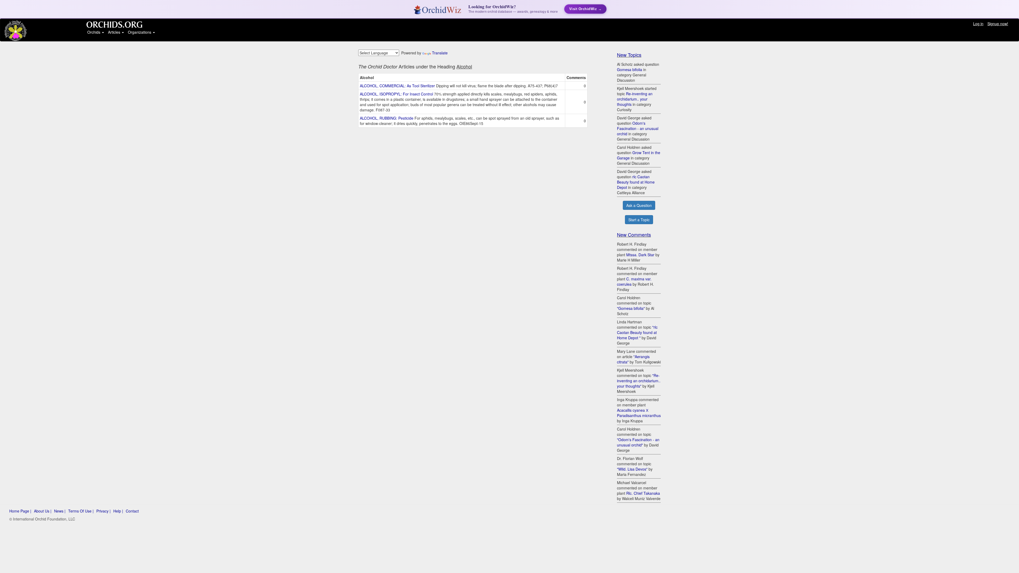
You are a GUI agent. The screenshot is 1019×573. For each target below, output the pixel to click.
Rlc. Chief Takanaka (643, 493)
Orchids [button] (94, 32)
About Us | (42, 511)
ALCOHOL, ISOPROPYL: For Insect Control (396, 94)
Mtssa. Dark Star (640, 254)
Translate (440, 52)
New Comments (634, 234)
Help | (118, 511)
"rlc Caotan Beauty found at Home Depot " (637, 332)
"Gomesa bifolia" (631, 308)
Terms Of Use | (81, 511)
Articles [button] (114, 32)
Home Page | (20, 511)
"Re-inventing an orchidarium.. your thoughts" (638, 381)
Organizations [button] (140, 32)
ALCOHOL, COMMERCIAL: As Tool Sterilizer (397, 85)
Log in (978, 23)
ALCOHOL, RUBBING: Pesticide (386, 118)
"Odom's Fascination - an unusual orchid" (638, 442)
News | (60, 511)
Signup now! (997, 23)
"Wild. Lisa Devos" (632, 469)
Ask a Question (639, 205)
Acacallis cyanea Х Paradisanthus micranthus (639, 412)
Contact (132, 511)
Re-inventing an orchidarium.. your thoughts (635, 99)
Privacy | (103, 511)
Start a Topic (639, 219)
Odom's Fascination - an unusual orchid (637, 128)
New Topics (629, 54)
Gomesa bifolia (629, 69)
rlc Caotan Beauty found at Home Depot (636, 182)
